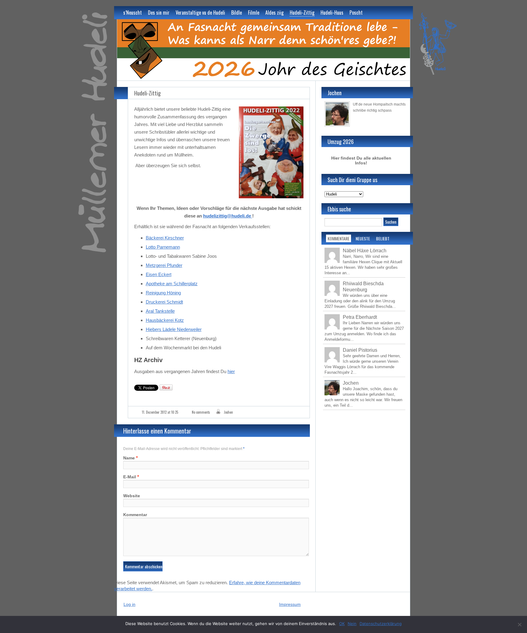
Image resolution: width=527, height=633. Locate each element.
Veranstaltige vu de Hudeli (200, 12)
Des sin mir (159, 12)
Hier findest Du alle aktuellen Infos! (361, 160)
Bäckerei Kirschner (165, 237)
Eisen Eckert (158, 274)
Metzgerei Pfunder (164, 265)
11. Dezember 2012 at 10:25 (160, 412)
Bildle (236, 12)
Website (131, 495)
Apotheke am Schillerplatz (172, 283)
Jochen (228, 412)
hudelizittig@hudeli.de (227, 215)
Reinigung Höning (163, 292)
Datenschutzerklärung (381, 623)
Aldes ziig (274, 12)
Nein (352, 623)
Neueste (363, 238)
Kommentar (135, 514)
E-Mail (129, 476)
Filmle (253, 12)
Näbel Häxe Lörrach (364, 250)
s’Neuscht (132, 12)
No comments (201, 412)
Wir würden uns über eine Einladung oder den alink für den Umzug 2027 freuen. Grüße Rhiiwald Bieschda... (360, 301)
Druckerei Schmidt (164, 301)
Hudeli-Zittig (302, 12)
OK (342, 623)
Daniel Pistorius (360, 350)
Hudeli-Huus (332, 12)
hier (231, 371)
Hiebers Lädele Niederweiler (174, 329)
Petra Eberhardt (360, 317)
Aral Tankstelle (160, 311)
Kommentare (339, 238)
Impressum (290, 604)
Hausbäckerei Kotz (165, 320)
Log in (129, 604)
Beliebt (382, 238)
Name (129, 457)
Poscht (356, 12)
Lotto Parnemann (163, 247)
